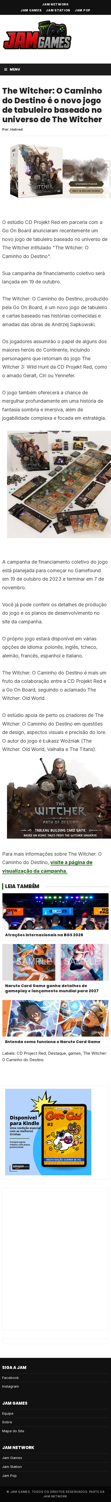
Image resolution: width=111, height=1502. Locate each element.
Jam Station (58, 10)
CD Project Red (31, 1053)
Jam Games (30, 10)
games (74, 1053)
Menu (14, 69)
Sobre (7, 1422)
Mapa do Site (13, 1431)
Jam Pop (83, 10)
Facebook (10, 1377)
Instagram (10, 1386)
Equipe (7, 1413)
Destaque (57, 1053)
